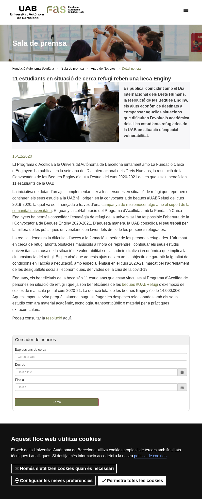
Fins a (19, 380)
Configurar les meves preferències (56, 480)
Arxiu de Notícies (103, 68)
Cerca (57, 402)
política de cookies (150, 456)
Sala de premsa (72, 68)
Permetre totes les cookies (135, 480)
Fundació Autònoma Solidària (33, 68)
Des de (20, 364)
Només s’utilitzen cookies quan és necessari (67, 468)
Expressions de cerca (30, 349)
